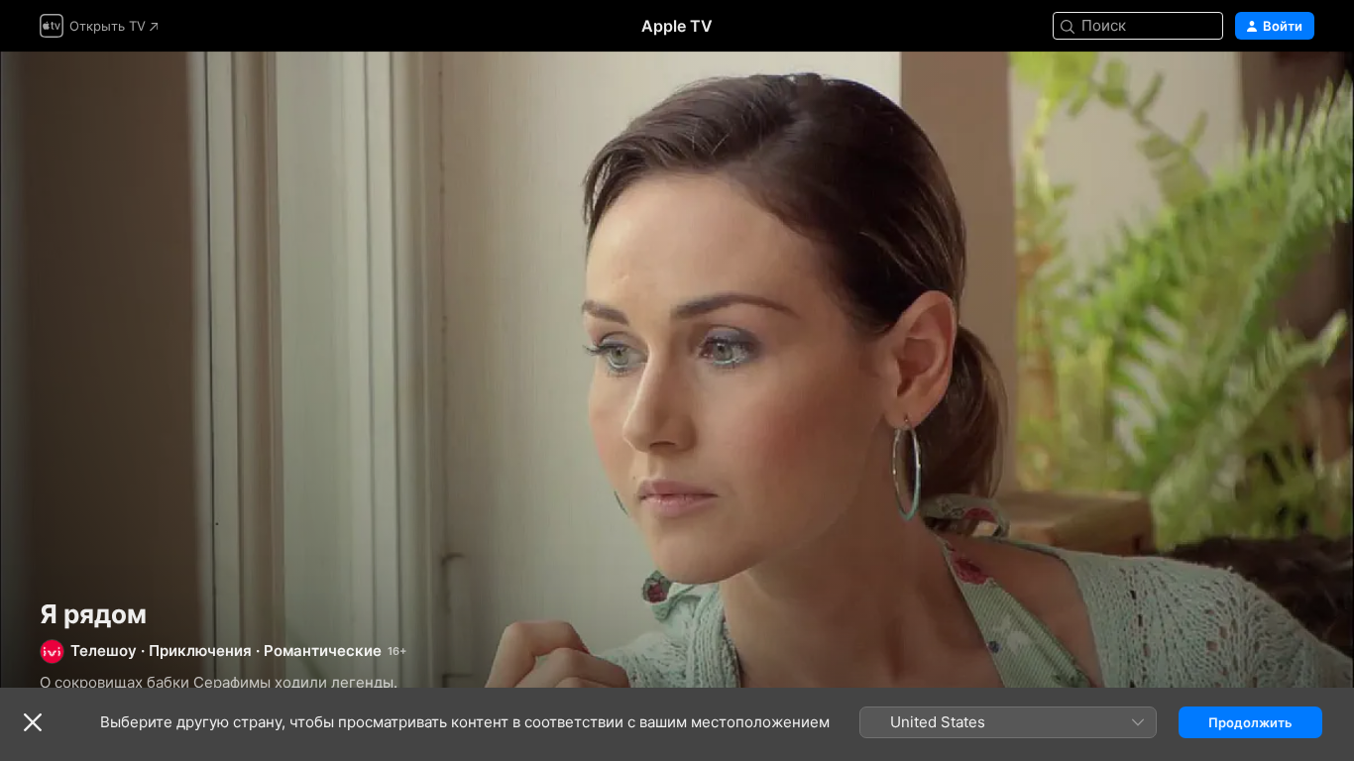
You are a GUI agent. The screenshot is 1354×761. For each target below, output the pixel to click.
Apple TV (677, 26)
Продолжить (1250, 722)
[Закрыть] (33, 722)
